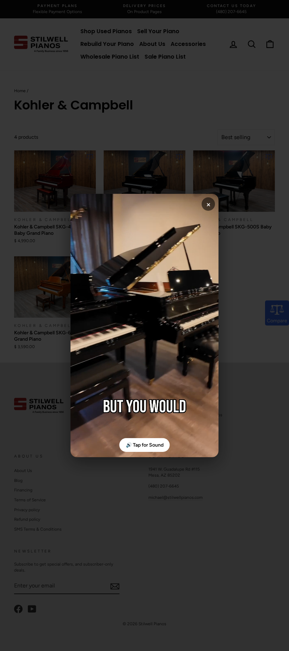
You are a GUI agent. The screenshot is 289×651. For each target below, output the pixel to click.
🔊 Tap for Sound (145, 445)
